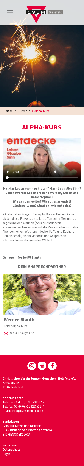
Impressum (10, 445)
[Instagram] (31, 366)
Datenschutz (11, 449)
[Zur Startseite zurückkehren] (44, 8)
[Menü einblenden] (10, 13)
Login (6, 454)
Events (25, 111)
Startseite (9, 111)
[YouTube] (42, 366)
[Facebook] (52, 366)
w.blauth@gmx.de (22, 333)
